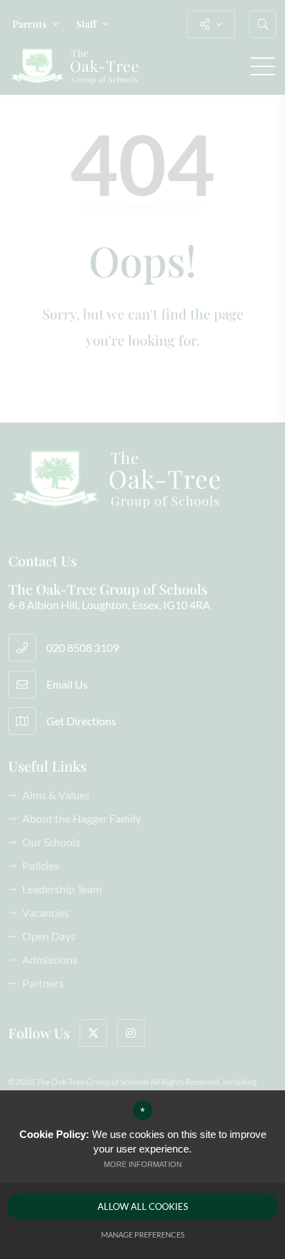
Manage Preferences (143, 1234)
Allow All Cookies (143, 1206)
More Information (143, 1164)
